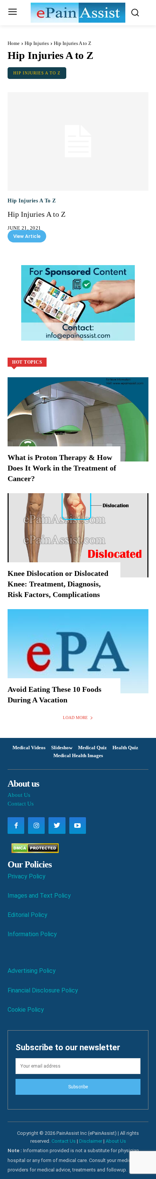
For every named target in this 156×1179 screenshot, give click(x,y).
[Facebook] (16, 825)
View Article (27, 236)
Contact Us (21, 804)
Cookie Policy (26, 1009)
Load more (75, 717)
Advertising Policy (32, 970)
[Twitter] (56, 825)
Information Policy (32, 934)
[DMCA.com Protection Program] (33, 851)
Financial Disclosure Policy (43, 990)
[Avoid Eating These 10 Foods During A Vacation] (78, 651)
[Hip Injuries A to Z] (78, 141)
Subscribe (78, 1086)
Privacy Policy (26, 876)
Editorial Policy (27, 914)
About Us (19, 795)
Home (14, 43)
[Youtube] (77, 825)
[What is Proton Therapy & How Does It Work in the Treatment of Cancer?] (78, 419)
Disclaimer (90, 1141)
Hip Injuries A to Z (37, 73)
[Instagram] (36, 825)
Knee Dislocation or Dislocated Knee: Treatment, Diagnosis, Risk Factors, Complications (58, 584)
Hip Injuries (37, 43)
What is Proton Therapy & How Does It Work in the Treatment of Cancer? (62, 468)
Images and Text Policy (39, 895)
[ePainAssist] (78, 13)
